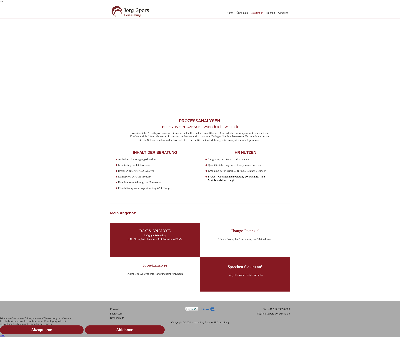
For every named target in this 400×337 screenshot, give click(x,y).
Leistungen (257, 13)
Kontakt (270, 13)
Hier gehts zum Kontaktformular (245, 275)
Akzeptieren (41, 330)
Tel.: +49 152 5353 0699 (276, 309)
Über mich (242, 13)
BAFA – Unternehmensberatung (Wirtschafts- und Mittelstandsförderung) (236, 178)
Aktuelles (283, 13)
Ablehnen (124, 330)
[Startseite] (131, 12)
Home (230, 13)
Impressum (116, 313)
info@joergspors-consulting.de (273, 313)
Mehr (2, 335)
